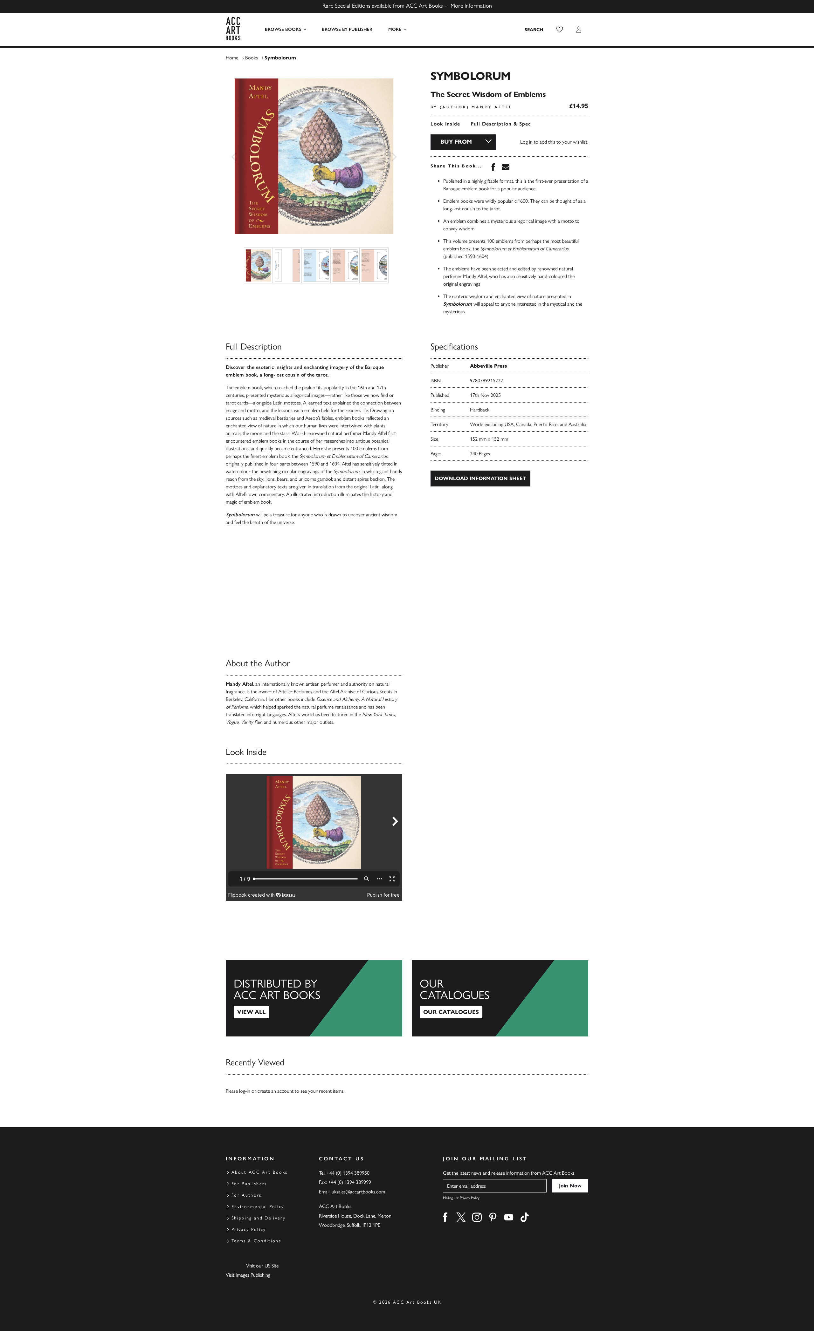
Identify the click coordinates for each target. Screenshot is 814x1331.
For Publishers (249, 1183)
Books (251, 58)
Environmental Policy (257, 1206)
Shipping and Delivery (258, 1218)
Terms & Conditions (256, 1241)
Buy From (456, 141)
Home (232, 58)
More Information (471, 5)
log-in (244, 1091)
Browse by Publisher (347, 29)
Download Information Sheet (480, 478)
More (394, 29)
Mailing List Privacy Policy (461, 1198)
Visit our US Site (262, 1266)
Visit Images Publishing (248, 1275)
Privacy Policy (248, 1229)
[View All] (314, 998)
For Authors (246, 1195)
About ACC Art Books (259, 1172)
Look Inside (445, 124)
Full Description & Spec (501, 124)
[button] (559, 29)
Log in (526, 142)
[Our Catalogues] (500, 998)
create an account (275, 1091)
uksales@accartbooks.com (358, 1192)
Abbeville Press (488, 366)
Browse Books (283, 29)
